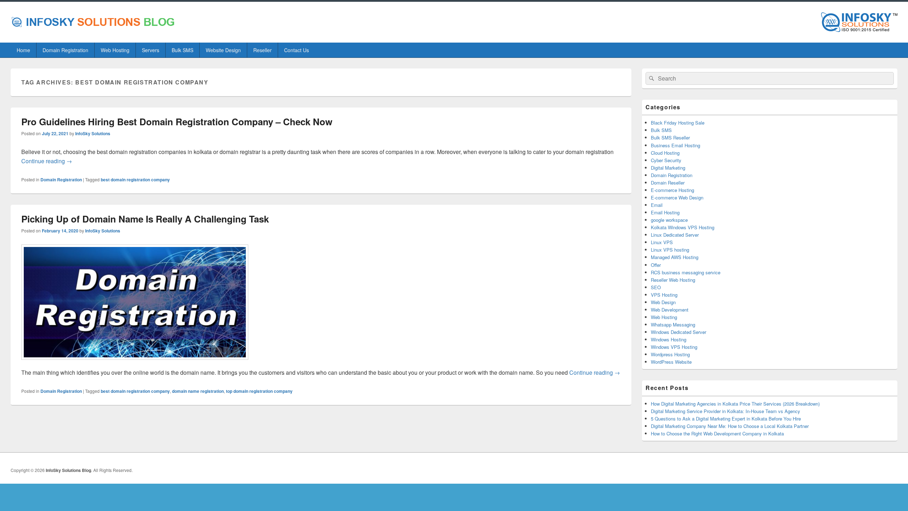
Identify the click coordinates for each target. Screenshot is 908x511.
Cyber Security (666, 160)
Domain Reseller (668, 182)
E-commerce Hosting (672, 190)
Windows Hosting (668, 339)
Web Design (663, 302)
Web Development (669, 309)
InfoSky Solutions (92, 133)
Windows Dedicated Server (678, 332)
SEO (656, 287)
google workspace (669, 219)
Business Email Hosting (675, 145)
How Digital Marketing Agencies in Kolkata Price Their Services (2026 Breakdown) (735, 403)
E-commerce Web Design (677, 197)
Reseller (262, 50)
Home (23, 50)
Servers (150, 50)
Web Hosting (115, 50)
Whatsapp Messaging (673, 324)
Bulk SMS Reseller (670, 137)
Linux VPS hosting (670, 249)
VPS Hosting (664, 294)
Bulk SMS (182, 50)
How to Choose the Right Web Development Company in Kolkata (717, 433)
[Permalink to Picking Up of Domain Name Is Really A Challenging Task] (134, 363)
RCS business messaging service (685, 272)
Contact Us (296, 50)
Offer (656, 265)
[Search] (651, 78)
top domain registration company (259, 391)
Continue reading (46, 161)
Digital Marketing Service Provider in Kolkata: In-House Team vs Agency (725, 411)
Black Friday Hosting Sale (677, 122)
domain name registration (198, 391)
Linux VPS (662, 242)
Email (657, 205)
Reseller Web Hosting (673, 279)
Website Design (223, 50)
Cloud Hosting (665, 152)
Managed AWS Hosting (674, 257)
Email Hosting (665, 212)
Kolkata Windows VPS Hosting (682, 227)
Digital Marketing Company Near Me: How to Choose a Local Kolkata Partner (730, 426)
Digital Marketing (668, 167)
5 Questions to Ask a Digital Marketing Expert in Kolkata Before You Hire (726, 418)
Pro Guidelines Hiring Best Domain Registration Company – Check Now (176, 121)
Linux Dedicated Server (675, 234)
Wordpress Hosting (670, 354)
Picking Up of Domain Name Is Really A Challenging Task (145, 218)
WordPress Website (671, 361)
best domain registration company (135, 179)
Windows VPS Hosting (674, 347)
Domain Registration (65, 50)
